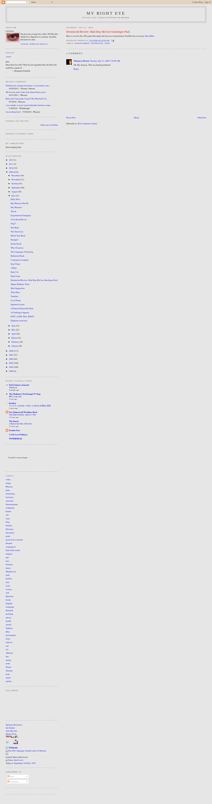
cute (7, 582)
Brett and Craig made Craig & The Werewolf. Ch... (27, 98)
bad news (10, 497)
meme (8, 677)
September (16, 187)
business (9, 564)
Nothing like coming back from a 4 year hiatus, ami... (28, 85)
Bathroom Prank (17, 255)
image (8, 483)
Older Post (202, 117)
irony (8, 638)
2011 (11, 164)
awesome (9, 500)
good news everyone (14, 539)
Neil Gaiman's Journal (19, 384)
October (15, 183)
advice (8, 617)
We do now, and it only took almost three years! (25, 92)
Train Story (15, 292)
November (16, 179)
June (13, 325)
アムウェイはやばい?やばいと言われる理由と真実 (30, 405)
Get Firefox (10, 727)
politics (9, 578)
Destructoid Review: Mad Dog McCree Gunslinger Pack (98, 31)
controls (8, 57)
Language (10, 606)
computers (10, 507)
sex (7, 649)
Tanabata (14, 296)
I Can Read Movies (19, 219)
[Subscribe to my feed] (7, 742)
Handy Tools (11, 733)
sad (7, 645)
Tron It (13, 211)
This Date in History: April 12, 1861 (22, 414)
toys (7, 561)
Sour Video (15, 264)
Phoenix (9, 486)
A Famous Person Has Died (22, 308)
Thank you (13, 387)
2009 (11, 172)
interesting (97, 43)
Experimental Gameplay (21, 215)
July (13, 195)
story (8, 518)
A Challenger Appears (20, 312)
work (8, 663)
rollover (9, 642)
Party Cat (14, 272)
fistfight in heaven (117, 18)
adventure (10, 532)
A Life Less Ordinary (18, 434)
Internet (9, 543)
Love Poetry (16, 300)
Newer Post (71, 117)
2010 (11, 168)
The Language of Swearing (22, 251)
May (13, 329)
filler (8, 631)
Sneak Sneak (16, 243)
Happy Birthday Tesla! (20, 284)
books (8, 599)
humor (8, 511)
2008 (11, 350)
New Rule (15, 227)
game (8, 536)
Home (136, 117)
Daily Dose (15, 199)
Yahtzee (9, 628)
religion (9, 553)
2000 (11, 371)
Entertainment (82, 43)
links (8, 490)
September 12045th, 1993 (25, 763)
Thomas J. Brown (81, 60)
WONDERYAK (15, 438)
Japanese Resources (14, 724)
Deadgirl (14, 239)
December (15, 175)
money (8, 660)
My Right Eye (106, 13)
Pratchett (9, 610)
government (11, 635)
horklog (12, 403)
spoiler (8, 681)
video (107, 43)
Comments (14, 781)
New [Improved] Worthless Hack (23, 412)
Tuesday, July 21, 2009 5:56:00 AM (105, 60)
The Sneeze (14, 421)
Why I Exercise (17, 247)
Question (9, 596)
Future (8, 667)
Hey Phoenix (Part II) (19, 203)
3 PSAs (14, 268)
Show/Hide (149, 36)
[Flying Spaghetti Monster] (12, 737)
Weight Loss (11, 571)
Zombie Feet (14, 430)
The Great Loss (17, 231)
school (8, 624)
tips (7, 557)
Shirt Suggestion (18, 288)
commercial (11, 546)
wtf (7, 515)
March (14, 337)
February (15, 341)
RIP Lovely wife (15, 396)
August (14, 191)
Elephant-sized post (19, 320)
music (8, 568)
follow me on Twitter (49, 124)
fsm (7, 656)
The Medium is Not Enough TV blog (25, 393)
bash (8, 674)
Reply (76, 68)
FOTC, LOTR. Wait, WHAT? (22, 316)
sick (7, 592)
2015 (11, 159)
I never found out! (13, 111)
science (9, 589)
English (9, 603)
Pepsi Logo (15, 276)
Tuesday (9, 670)
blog (8, 522)
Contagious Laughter (20, 259)
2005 (11, 363)
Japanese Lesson (18, 304)
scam (8, 585)
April (13, 333)
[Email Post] (112, 41)
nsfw (8, 575)
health (8, 621)
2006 (11, 359)
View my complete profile (34, 44)
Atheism (9, 652)
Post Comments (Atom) (87, 123)
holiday (9, 525)
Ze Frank (9, 614)
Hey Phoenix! (16, 207)
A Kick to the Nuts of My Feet (20, 423)
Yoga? (13, 223)
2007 (11, 354)
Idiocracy (10, 529)
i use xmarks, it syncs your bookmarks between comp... (28, 105)
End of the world (13, 550)
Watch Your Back (18, 235)
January (14, 345)
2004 (11, 367)
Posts (11, 776)
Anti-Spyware (11, 730)
